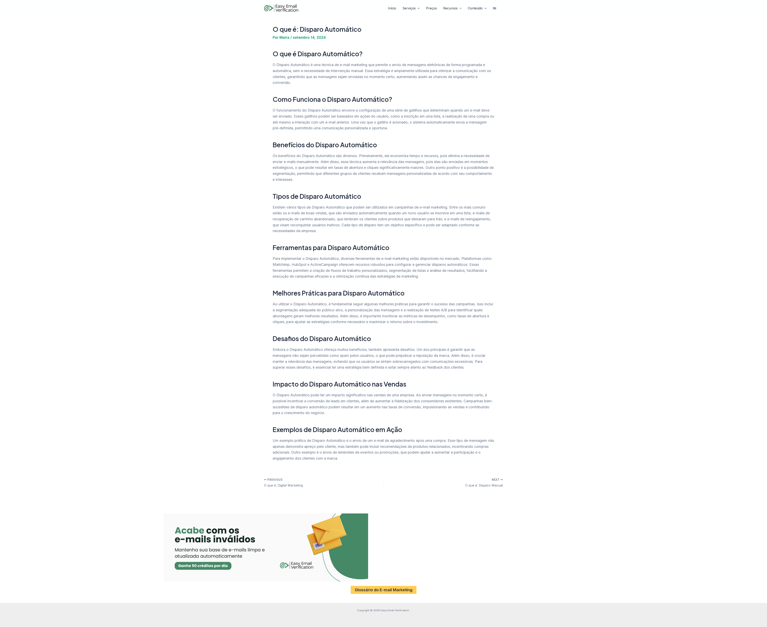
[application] (418, 8)
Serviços (409, 8)
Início (392, 8)
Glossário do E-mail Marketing (383, 589)
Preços (431, 8)
